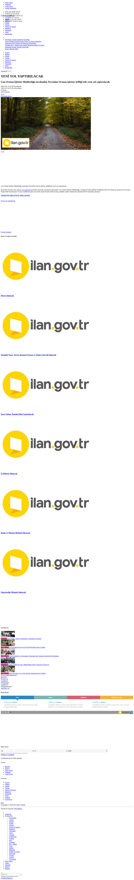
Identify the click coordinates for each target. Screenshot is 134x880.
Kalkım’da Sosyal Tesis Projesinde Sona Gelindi (27, 647)
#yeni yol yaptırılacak (8, 201)
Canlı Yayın (9, 6)
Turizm (18, 47)
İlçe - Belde (15, 45)
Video (7, 863)
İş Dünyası (24, 43)
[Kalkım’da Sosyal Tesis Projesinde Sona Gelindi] (8, 645)
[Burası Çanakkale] (7, 15)
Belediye (8, 28)
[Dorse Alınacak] (46, 291)
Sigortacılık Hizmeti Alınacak (13, 592)
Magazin (30, 45)
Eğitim (7, 21)
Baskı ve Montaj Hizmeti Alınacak (15, 533)
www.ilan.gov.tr (26, 190)
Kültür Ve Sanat (38, 45)
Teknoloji (8, 30)
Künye (7, 49)
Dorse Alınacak (7, 296)
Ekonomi (8, 47)
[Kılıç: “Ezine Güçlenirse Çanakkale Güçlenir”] (8, 637)
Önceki (3, 232)
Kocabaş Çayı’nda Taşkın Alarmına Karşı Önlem (27, 673)
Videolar (8, 4)
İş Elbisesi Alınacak (9, 473)
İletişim (12, 49)
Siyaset (13, 47)
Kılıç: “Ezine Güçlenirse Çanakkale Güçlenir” (24, 639)
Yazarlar (7, 865)
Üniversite (25, 47)
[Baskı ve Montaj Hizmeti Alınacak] (46, 529)
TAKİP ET (4, 681)
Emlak (7, 23)
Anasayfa (4, 71)
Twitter (14, 39)
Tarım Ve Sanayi (10, 26)
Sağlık (24, 45)
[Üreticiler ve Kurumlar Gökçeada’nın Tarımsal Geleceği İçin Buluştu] (8, 654)
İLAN (10, 71)
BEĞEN (4, 677)
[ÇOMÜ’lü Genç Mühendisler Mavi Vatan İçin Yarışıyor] (8, 663)
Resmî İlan (8, 34)
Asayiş (7, 19)
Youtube (26, 39)
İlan (34, 43)
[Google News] (6, 96)
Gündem (8, 45)
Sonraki (8, 232)
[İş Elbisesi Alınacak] (46, 469)
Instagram (20, 39)
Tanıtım (18, 43)
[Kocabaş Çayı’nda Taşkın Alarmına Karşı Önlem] (8, 671)
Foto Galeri (9, 2)
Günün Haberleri (10, 8)
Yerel (6, 32)
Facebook (8, 39)
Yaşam (7, 25)
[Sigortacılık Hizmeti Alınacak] (46, 588)
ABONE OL (5, 688)
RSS (16, 49)
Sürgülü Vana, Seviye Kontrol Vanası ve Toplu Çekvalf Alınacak (28, 355)
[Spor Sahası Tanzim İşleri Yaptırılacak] (46, 410)
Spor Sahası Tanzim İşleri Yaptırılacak (17, 414)
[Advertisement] (63, 168)
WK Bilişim (18, 809)
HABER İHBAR (6, 878)
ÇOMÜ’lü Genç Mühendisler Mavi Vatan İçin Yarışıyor (28, 665)
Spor (20, 45)
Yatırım (30, 43)
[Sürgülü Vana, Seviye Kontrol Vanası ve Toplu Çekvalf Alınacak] (46, 351)
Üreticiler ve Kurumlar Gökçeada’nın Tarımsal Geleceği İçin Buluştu (34, 656)
